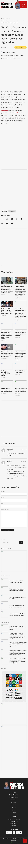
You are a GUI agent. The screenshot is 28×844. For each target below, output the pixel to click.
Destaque (8, 18)
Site (2, 503)
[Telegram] (2, 224)
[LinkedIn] (12, 219)
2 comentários (21, 47)
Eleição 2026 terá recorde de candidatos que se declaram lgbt (7, 390)
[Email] (12, 224)
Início (2, 18)
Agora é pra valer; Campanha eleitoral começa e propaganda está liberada (18, 628)
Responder (23, 449)
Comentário (4, 509)
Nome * (3, 491)
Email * (3, 497)
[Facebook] (2, 219)
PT (17, 113)
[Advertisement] (14, 151)
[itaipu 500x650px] (14, 686)
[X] (7, 219)
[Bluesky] (7, 224)
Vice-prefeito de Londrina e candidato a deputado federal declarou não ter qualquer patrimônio (20, 355)
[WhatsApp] (17, 219)
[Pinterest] (21, 219)
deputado (4, 110)
